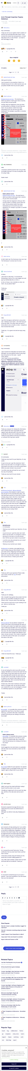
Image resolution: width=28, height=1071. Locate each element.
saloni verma (7, 256)
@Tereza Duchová (7, 490)
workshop (16, 1037)
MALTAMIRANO (8, 164)
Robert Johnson (7, 96)
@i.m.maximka (5, 492)
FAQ (15, 574)
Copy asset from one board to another (12, 937)
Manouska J (6, 27)
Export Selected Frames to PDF (9, 939)
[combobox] (14, 6)
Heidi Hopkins (7, 783)
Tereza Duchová (8, 271)
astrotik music (7, 804)
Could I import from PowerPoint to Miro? (12, 934)
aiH (4, 847)
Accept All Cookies (14, 1068)
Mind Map (8, 1040)
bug (8, 1031)
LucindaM (6, 667)
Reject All (14, 1064)
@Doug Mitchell (17, 490)
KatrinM (6, 454)
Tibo (5, 487)
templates (8, 1034)
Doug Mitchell (7, 315)
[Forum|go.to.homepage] (9, 3)
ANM (5, 872)
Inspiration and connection (8, 975)
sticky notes (16, 1034)
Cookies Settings (14, 1059)
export (14, 1040)
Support (4, 1037)
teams (22, 1034)
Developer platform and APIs (8, 1008)
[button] (2, 3)
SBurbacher (6, 824)
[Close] (26, 1048)
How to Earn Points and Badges (14, 948)
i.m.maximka (7, 345)
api (2, 1034)
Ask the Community (7, 11)
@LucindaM (4, 709)
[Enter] (2, 6)
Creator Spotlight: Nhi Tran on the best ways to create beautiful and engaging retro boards (13, 979)
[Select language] (18, 2)
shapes (10, 1037)
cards (22, 1037)
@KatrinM (5, 548)
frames (21, 1031)
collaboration (14, 1031)
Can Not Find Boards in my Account (11, 962)
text (3, 1040)
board (3, 1031)
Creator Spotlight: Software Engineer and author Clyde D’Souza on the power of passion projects (12, 986)
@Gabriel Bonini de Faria (7, 99)
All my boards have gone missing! (10, 967)
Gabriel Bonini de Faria (9, 77)
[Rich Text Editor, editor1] (14, 907)
